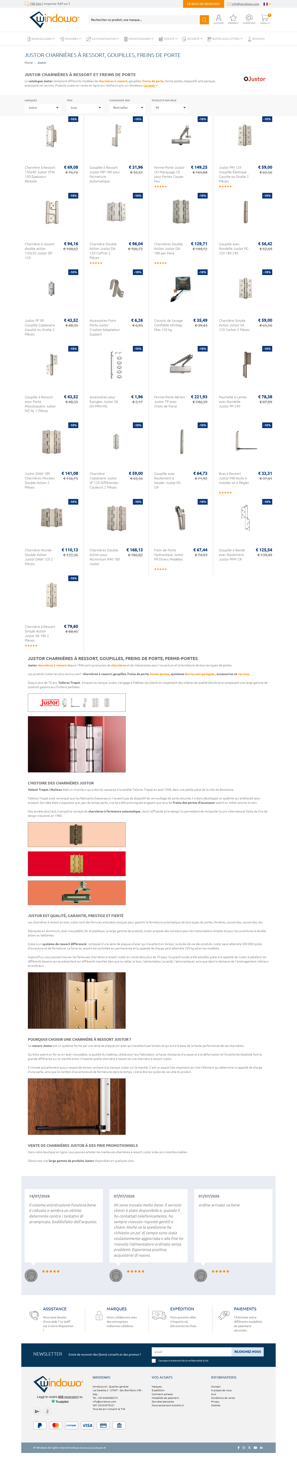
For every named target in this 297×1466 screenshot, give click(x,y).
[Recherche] (204, 19)
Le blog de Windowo (203, 4)
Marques (31, 100)
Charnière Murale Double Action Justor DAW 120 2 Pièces (39, 557)
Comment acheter (162, 1394)
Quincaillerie (41, 38)
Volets (169, 38)
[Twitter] (249, 1447)
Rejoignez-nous (247, 1351)
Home (29, 62)
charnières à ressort (112, 81)
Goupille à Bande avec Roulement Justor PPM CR (232, 554)
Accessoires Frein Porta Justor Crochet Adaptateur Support (105, 327)
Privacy (215, 1401)
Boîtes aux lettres (226, 38)
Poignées (72, 38)
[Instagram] (243, 1447)
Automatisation (104, 38)
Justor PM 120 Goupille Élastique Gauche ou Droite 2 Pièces (234, 174)
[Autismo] (47, 1410)
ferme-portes (159, 674)
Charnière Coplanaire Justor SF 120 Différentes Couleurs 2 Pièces (104, 480)
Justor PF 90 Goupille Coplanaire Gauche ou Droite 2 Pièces (40, 327)
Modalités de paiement (165, 1397)
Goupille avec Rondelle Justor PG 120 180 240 (234, 248)
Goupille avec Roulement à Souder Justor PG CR (167, 480)
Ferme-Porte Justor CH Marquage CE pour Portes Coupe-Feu (169, 174)
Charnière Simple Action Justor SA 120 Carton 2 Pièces (234, 325)
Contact (215, 1386)
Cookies (215, 1405)
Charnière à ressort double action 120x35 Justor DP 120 (39, 251)
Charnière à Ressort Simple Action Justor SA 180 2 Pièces (40, 633)
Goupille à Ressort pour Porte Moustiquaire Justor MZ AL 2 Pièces (40, 404)
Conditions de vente (223, 1397)
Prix (70, 100)
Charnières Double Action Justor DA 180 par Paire (168, 248)
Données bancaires (163, 1401)
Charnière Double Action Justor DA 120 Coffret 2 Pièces (103, 251)
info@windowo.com (245, 4)
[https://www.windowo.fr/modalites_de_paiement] (148, 1425)
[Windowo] (52, 19)
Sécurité (193, 38)
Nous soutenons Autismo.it (168, 1405)
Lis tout (149, 85)
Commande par (119, 100)
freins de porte (153, 81)
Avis (213, 1394)
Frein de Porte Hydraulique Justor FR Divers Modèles (169, 554)
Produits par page (164, 100)
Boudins (258, 38)
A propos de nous (221, 1390)
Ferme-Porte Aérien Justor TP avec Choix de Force (169, 401)
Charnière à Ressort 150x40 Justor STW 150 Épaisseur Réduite (40, 174)
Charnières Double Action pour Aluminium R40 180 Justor (105, 557)
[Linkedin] (261, 1447)
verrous (243, 674)
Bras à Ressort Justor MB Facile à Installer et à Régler (234, 478)
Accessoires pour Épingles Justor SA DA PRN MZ (104, 401)
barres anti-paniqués (200, 674)
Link (206, 1360)
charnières (118, 665)
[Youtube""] (255, 1447)
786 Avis (36, 3)
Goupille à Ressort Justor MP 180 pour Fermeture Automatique (105, 174)
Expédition (158, 1390)
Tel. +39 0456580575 (105, 1397)
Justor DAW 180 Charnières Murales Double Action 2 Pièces (40, 480)
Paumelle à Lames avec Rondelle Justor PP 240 (233, 401)
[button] (219, 20)
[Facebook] (239, 1447)
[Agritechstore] (37, 1410)
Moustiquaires (139, 38)
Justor (41, 62)
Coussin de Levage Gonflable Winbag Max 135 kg (168, 325)
